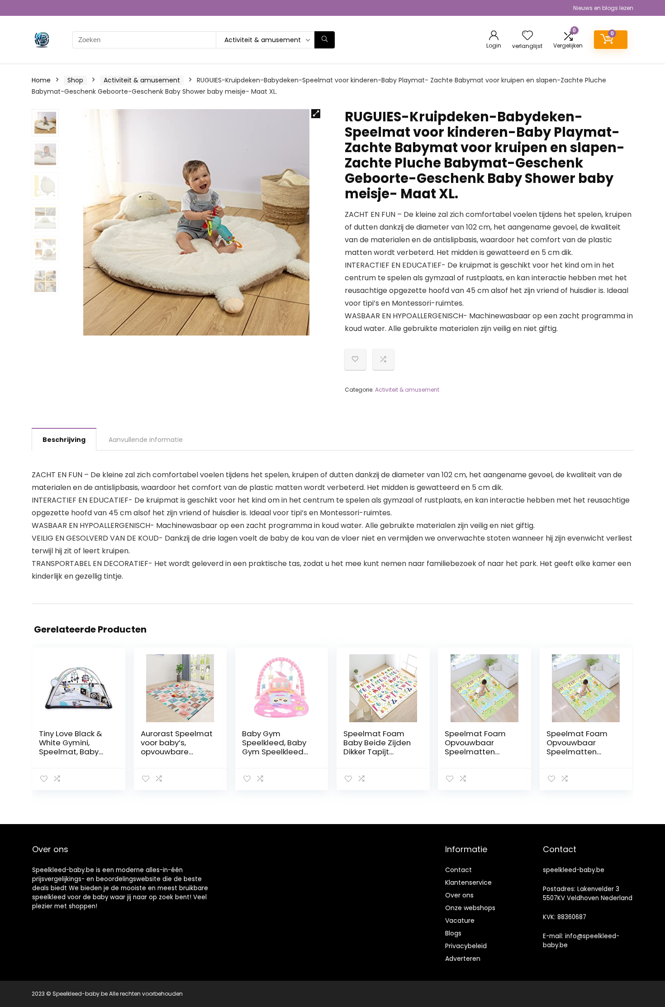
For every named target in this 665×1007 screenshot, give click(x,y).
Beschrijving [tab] (64, 439)
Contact (458, 869)
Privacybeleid (466, 945)
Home (41, 80)
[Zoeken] (324, 39)
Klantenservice (468, 882)
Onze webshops (470, 907)
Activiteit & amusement (142, 80)
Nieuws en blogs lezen (603, 8)
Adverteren (462, 958)
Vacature (460, 920)
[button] (315, 113)
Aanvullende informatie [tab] (146, 439)
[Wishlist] (527, 36)
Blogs (453, 933)
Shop (75, 80)
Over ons (459, 895)
